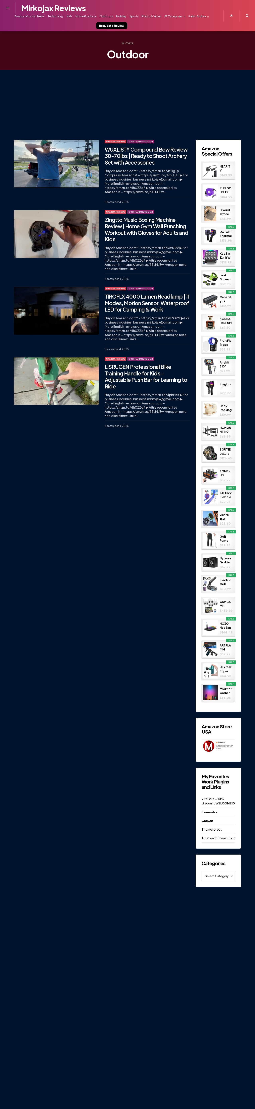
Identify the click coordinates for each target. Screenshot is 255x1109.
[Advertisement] (127, 100)
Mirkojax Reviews (53, 8)
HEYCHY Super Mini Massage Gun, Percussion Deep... (226, 669)
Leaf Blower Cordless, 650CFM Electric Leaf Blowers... (226, 277)
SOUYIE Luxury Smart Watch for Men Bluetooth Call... (225, 451)
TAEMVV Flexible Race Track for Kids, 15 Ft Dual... (226, 495)
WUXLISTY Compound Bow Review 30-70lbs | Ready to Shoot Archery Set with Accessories (146, 156)
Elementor (209, 812)
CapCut (207, 820)
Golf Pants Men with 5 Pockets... (226, 538)
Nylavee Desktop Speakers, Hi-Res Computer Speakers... (226, 560)
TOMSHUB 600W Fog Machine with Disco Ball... (225, 473)
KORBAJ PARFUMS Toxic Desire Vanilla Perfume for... (226, 321)
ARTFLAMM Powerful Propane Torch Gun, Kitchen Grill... (225, 647)
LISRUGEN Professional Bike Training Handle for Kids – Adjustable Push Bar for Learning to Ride (146, 376)
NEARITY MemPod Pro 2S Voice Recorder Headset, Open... (225, 168)
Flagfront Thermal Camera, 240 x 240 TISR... (226, 386)
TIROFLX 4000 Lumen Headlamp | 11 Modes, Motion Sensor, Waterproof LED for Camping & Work (147, 303)
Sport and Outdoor (140, 141)
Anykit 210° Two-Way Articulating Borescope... (225, 364)
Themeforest (212, 829)
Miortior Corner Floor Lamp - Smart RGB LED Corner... (226, 691)
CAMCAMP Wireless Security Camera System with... (225, 604)
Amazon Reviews (115, 141)
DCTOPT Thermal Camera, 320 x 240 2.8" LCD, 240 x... (226, 234)
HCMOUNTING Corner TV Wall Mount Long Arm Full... (225, 430)
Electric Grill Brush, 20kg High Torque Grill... (225, 582)
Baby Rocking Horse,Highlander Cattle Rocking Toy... (226, 408)
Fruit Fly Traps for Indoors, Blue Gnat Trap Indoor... (226, 343)
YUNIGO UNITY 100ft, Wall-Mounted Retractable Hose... (225, 190)
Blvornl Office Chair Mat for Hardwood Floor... (225, 212)
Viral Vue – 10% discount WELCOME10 (218, 801)
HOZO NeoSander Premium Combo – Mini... (225, 625)
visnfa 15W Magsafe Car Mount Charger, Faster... (226, 517)
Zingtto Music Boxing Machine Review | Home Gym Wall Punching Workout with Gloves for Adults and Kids (146, 229)
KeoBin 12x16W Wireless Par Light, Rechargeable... (225, 255)
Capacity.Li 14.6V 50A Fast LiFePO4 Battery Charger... (226, 299)
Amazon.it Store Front (218, 838)
